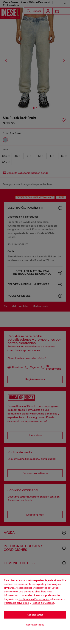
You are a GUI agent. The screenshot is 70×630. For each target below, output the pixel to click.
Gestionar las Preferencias (33, 599)
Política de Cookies (43, 602)
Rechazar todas (35, 624)
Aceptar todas (35, 614)
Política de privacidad (16, 602)
